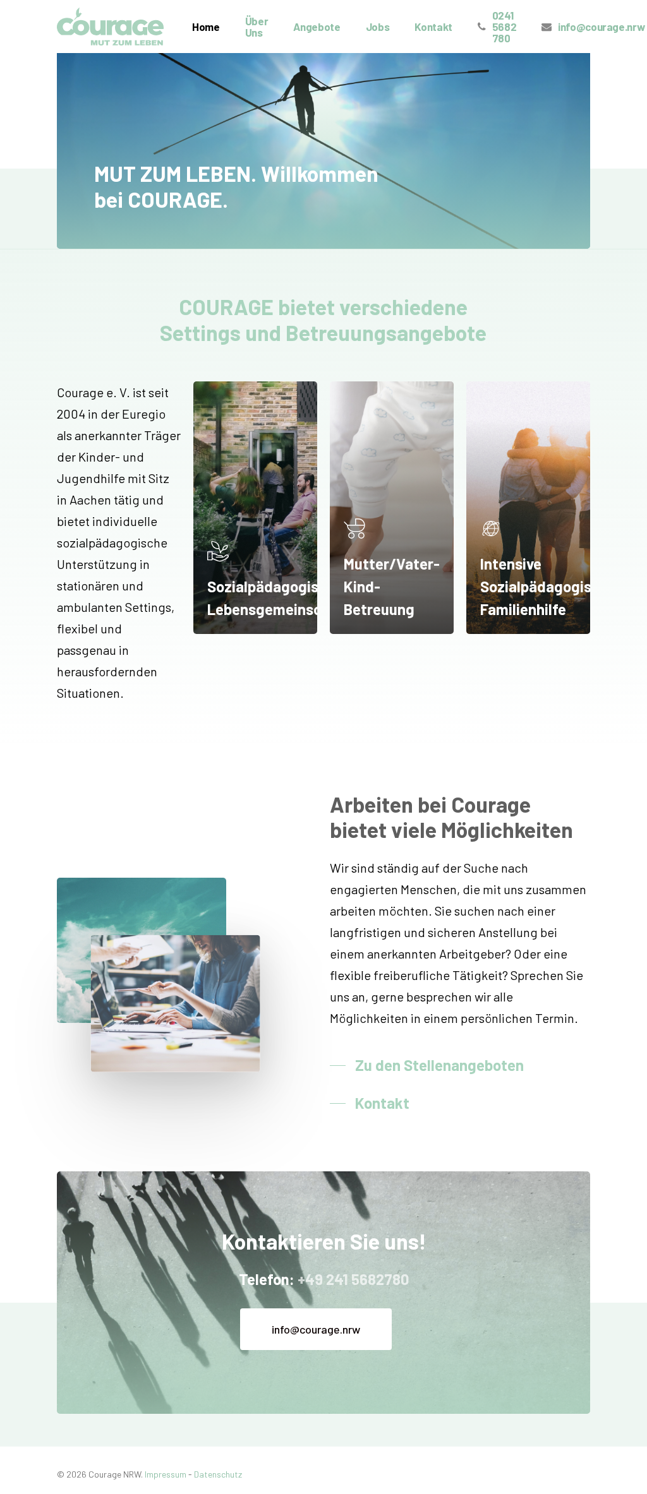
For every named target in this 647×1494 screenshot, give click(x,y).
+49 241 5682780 (353, 1279)
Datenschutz (218, 1474)
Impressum (165, 1474)
